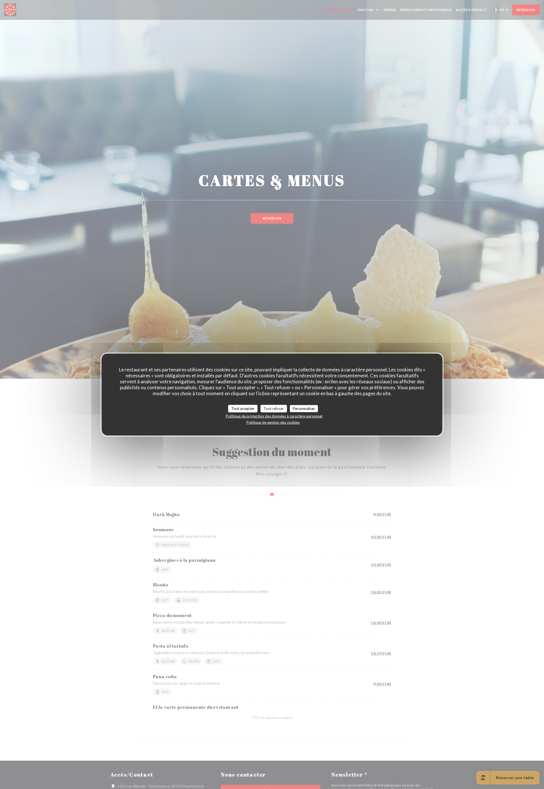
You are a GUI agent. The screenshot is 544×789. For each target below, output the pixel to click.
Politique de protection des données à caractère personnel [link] (274, 416)
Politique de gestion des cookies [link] (273, 422)
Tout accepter (242, 408)
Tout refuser (274, 408)
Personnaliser (304, 408)
